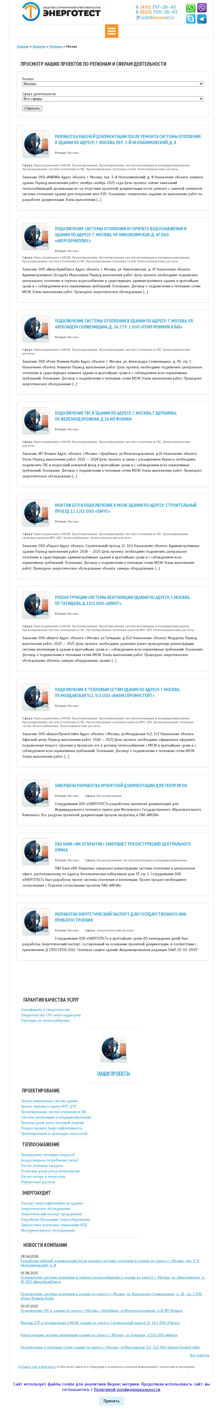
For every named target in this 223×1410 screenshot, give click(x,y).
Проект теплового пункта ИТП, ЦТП (48, 1106)
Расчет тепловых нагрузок (42, 1166)
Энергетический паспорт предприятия (51, 1214)
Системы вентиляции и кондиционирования (56, 1117)
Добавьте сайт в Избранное (37, 1367)
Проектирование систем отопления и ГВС (53, 1112)
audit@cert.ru (157, 17)
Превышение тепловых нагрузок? (48, 1155)
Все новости (199, 1355)
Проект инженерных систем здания (49, 1101)
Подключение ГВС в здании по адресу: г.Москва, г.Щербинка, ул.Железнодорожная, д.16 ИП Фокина (116, 416)
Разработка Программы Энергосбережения (55, 1220)
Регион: (28, 79)
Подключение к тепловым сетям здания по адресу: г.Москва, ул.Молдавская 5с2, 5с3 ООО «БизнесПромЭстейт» (117, 692)
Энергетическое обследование (45, 1209)
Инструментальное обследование (48, 1230)
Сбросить (32, 108)
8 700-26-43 (157, 12)
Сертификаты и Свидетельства (45, 1010)
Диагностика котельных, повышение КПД (54, 1225)
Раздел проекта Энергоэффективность (51, 1128)
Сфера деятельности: (39, 94)
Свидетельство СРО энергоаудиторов (51, 1015)
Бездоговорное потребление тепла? (50, 1160)
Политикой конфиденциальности (127, 1389)
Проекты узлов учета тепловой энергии (52, 1123)
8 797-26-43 (156, 7)
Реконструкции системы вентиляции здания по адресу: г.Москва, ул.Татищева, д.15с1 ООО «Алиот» (99, 1335)
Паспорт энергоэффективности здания (51, 1203)
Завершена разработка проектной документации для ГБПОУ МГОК (121, 785)
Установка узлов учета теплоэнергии (50, 1171)
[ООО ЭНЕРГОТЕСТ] (60, 12)
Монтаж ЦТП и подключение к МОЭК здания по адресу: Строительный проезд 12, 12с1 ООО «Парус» (100, 1323)
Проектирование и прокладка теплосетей (54, 1134)
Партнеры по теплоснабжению (45, 1020)
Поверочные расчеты (38, 1182)
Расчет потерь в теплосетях (43, 1177)
